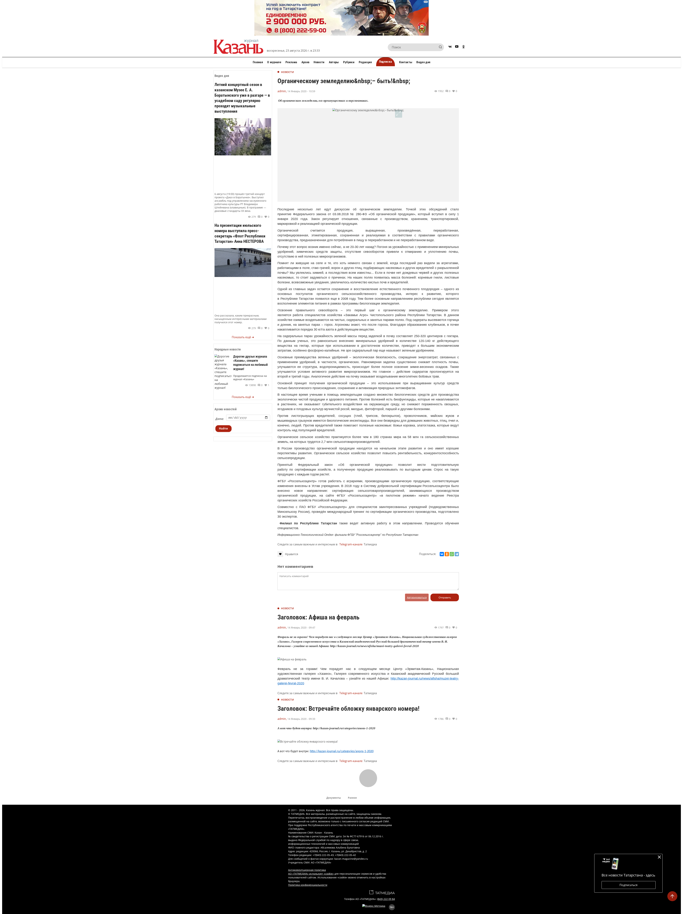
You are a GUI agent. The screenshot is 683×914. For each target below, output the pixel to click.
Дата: (219, 419)
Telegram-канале (350, 544)
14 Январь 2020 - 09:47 (301, 627)
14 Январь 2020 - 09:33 (301, 719)
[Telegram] (457, 554)
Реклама (291, 62)
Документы (333, 797)
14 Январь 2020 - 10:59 (301, 91)
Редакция (365, 62)
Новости (319, 62)
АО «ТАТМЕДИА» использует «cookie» (311, 873)
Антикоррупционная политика (307, 870)
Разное (352, 797)
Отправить (445, 597)
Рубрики (348, 62)
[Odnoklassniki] (463, 47)
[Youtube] (456, 47)
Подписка (385, 61)
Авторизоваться (417, 597)
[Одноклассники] (447, 554)
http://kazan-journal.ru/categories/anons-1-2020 (342, 751)
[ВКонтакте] (442, 554)
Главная (258, 62)
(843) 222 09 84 (386, 899)
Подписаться (628, 885)
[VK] (450, 47)
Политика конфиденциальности (307, 885)
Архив (305, 62)
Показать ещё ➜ (243, 337)
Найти (223, 428)
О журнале (274, 62)
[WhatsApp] (452, 554)
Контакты (405, 62)
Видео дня (423, 62)
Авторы (334, 62)
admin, (282, 91)
